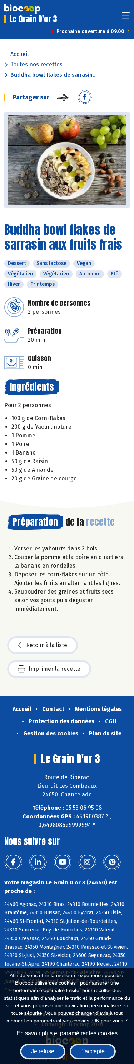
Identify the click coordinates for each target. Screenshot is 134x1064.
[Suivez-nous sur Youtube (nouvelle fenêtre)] (62, 862)
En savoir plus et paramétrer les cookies (67, 1033)
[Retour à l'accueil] (22, 9)
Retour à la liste (46, 645)
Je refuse (42, 1051)
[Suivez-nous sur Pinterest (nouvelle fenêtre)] (112, 862)
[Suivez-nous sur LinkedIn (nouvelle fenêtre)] (38, 862)
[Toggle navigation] (126, 17)
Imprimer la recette (54, 668)
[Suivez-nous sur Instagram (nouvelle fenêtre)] (87, 862)
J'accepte (93, 1051)
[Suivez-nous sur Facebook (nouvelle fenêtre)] (13, 862)
